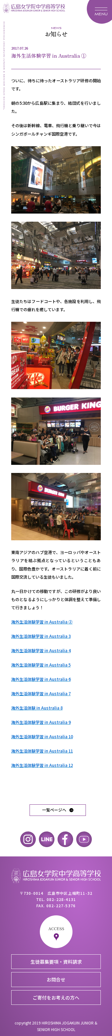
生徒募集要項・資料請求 (56, 961)
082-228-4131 (61, 899)
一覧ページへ (54, 810)
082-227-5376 (61, 905)
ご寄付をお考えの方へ (56, 997)
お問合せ (56, 979)
